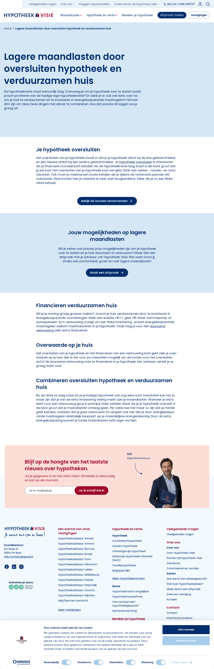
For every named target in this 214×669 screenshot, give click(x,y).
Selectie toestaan (186, 640)
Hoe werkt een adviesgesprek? (187, 579)
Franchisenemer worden (183, 568)
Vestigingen (199, 15)
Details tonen (179, 662)
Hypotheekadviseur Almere (76, 544)
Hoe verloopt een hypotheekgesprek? (125, 604)
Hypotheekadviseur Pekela (75, 580)
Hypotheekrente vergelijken (130, 591)
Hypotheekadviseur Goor (74, 559)
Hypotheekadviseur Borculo (76, 549)
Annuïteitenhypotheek (127, 541)
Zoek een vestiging (179, 594)
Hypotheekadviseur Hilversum (77, 564)
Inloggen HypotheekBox (94, 4)
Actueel (172, 599)
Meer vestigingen (69, 610)
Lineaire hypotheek (124, 546)
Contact (172, 613)
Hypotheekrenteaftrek (127, 597)
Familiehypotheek (124, 565)
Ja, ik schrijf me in (91, 490)
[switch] (98, 662)
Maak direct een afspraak (183, 589)
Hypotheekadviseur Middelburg (78, 575)
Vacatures (173, 563)
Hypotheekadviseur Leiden (75, 569)
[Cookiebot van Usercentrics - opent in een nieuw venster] (21, 662)
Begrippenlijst (121, 570)
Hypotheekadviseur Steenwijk (77, 585)
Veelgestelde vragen (42, 4)
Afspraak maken (172, 15)
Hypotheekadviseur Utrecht (76, 590)
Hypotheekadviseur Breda (75, 554)
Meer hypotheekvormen (128, 578)
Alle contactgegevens (18, 557)
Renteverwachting (124, 611)
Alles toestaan (186, 629)
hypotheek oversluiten (135, 162)
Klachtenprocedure (179, 618)
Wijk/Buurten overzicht (73, 601)
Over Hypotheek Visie (181, 553)
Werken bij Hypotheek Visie (184, 558)
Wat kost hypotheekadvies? (185, 584)
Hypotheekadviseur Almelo (76, 538)
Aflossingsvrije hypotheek (129, 551)
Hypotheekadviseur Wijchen (76, 595)
